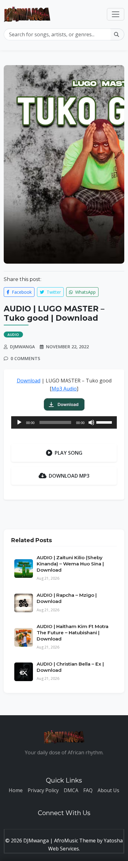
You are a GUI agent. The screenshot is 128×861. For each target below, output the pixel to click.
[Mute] (91, 422)
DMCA (71, 790)
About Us (108, 790)
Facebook (21, 292)
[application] (64, 422)
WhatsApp (85, 292)
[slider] (105, 421)
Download (28, 380)
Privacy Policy (43, 790)
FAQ (88, 790)
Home (16, 790)
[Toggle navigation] (115, 14)
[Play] (19, 422)
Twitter (53, 292)
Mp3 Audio (64, 388)
